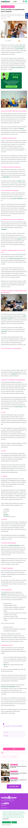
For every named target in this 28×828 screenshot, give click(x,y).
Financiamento (14, 756)
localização (14, 373)
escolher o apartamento (17, 67)
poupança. (19, 238)
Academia (6, 514)
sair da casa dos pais (19, 46)
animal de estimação (14, 545)
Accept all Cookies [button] (6, 822)
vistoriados (3, 594)
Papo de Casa (4, 807)
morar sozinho (19, 48)
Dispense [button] (14, 822)
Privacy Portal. (6, 818)
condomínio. (4, 229)
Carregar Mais (14, 786)
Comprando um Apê (9, 6)
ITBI (4, 664)
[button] (6, 825)
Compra (4, 756)
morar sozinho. (18, 406)
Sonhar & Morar (5, 1)
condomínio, (19, 198)
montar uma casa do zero (16, 258)
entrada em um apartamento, (8, 686)
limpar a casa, (21, 180)
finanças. (21, 128)
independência (6, 177)
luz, (13, 198)
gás (15, 198)
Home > (3, 6)
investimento (4, 331)
